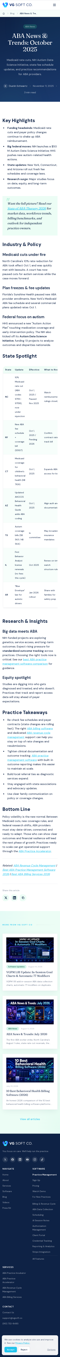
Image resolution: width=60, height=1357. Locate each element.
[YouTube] (27, 1159)
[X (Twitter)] (5, 1159)
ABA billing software (40, 728)
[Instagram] (35, 1159)
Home (5, 1174)
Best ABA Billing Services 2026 (30, 874)
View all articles (30, 1119)
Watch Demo (39, 1191)
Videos (5, 1202)
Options (51, 1349)
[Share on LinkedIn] (14, 897)
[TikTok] (42, 1159)
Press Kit (6, 1208)
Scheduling (38, 1214)
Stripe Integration (41, 1251)
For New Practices (41, 1196)
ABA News (30, 26)
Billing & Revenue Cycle (44, 1203)
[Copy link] (23, 897)
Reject (24, 1349)
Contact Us (8, 1312)
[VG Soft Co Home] (17, 4)
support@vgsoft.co (12, 1318)
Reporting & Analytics (43, 1246)
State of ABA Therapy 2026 (26, 208)
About (5, 1180)
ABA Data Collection (42, 1209)
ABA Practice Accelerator (35, 851)
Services (6, 1185)
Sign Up (36, 1180)
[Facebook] (12, 1159)
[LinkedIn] (20, 1159)
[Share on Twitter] (5, 897)
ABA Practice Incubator (14, 1273)
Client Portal (38, 1235)
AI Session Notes (40, 1220)
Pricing (35, 1185)
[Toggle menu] (54, 5)
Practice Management (44, 1174)
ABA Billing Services (12, 1297)
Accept (10, 1349)
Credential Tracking (42, 1240)
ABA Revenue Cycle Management (34, 865)
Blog (4, 1196)
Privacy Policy (22, 1343)
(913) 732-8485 (10, 1323)
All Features (38, 1258)
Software (7, 1191)
